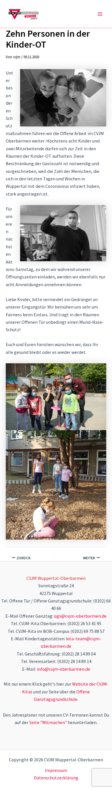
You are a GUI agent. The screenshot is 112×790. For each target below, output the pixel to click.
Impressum (56, 770)
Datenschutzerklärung (56, 778)
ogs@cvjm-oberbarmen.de (80, 616)
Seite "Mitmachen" (48, 722)
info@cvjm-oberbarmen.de (63, 669)
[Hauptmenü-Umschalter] (100, 14)
